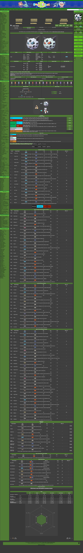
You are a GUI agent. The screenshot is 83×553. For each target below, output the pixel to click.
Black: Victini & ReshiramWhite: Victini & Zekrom (4, 204)
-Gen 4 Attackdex (2, 26)
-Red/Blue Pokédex (2, 14)
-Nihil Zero (1, 262)
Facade (14, 253)
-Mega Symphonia (2, 265)
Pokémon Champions (3, 85)
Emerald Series (2, 185)
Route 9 (24, 117)
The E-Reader (2, 154)
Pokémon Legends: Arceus (39, 143)
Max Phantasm (12, 465)
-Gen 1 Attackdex (2, 24)
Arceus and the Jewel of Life (4, 202)
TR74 (11, 326)
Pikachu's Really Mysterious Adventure (4, 224)
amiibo (1, 172)
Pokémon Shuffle (2, 114)
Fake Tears (15, 259)
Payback (14, 265)
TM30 (11, 366)
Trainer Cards (2, 231)
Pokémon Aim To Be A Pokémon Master (4, 64)
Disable (11, 428)
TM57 (11, 265)
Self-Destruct (15, 225)
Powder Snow (16, 162)
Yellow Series (2, 182)
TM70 (11, 397)
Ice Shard (15, 174)
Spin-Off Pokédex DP (3, 33)
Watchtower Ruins (46, 117)
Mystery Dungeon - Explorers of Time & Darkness (4, 142)
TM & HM (43, 146)
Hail (14, 193)
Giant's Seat (35, 117)
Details (70, 120)
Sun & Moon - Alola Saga (3, 62)
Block (11, 425)
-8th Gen (1, 39)
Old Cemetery (36, 123)
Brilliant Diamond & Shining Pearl (4, 93)
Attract (14, 243)
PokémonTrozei (2, 152)
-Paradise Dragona (2, 270)
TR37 (11, 317)
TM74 (11, 403)
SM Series (1, 190)
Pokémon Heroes (2, 197)
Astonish (15, 165)
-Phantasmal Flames (3, 239)
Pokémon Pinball (2, 163)
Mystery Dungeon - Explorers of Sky (4, 140)
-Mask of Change (2, 272)
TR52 (11, 320)
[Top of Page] (79, 543)
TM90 (11, 419)
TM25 (11, 234)
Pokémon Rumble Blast (3, 127)
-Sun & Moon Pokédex (3, 18)
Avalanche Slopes (44, 130)
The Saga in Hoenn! (2, 59)
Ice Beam (14, 289)
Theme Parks (2, 48)
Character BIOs (2, 179)
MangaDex (1, 178)
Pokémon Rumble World (3, 115)
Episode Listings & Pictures (3, 55)
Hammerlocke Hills (40, 118)
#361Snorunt (15, 538)
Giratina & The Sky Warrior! (4, 201)
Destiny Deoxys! (2, 198)
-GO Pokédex (2, 21)
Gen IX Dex (16, 27)
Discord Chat (2, 49)
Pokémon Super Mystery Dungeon (3, 116)
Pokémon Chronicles (3, 65)
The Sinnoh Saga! (2, 60)
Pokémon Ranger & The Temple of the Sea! (4, 200)
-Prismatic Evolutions (3, 243)
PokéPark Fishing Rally (3, 153)
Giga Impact (15, 394)
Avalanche (15, 268)
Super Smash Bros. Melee (3, 159)
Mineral (60, 93)
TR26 (11, 305)
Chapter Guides (2, 180)
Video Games (4, 81)
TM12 (11, 338)
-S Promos (1, 277)
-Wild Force (1, 273)
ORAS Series (2, 189)
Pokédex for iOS (2, 131)
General (57, 25)
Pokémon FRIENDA (3, 175)
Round (14, 274)
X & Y (1, 109)
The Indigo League (2, 57)
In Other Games (2, 168)
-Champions (1, 38)
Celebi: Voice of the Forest (3, 196)
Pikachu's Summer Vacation (4, 216)
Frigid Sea (49, 123)
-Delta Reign (1, 235)
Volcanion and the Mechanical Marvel (4, 209)
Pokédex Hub (19, 9)
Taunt (14, 317)
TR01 (11, 286)
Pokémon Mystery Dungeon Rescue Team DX (4, 96)
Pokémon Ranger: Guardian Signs (4, 134)
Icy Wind (14, 240)
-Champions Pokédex (3, 23)
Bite (14, 187)
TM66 (11, 391)
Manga (4, 176)
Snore (14, 231)
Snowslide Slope (40, 123)
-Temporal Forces (2, 246)
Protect (14, 234)
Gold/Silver (1, 156)
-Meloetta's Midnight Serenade (4, 205)
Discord (15, 9)
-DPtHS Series (2, 253)
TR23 (11, 302)
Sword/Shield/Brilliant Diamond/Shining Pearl (21, 143)
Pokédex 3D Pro (2, 128)
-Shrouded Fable (2, 245)
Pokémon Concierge (3, 76)
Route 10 (27, 117)
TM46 (11, 256)
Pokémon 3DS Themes (3, 170)
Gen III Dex (29, 28)
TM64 (11, 268)
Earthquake (15, 363)
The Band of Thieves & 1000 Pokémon (4, 113)
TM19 (11, 222)
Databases (4, 11)
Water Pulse (15, 332)
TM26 (11, 237)
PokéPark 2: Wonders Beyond (4, 126)
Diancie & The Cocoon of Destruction (3, 208)
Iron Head (15, 326)
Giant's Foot (46, 123)
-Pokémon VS (2, 275)
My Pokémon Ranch (3, 143)
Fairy (60, 91)
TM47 (11, 259)
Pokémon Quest (2, 107)
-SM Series (1, 251)
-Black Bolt (1, 240)
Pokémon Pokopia (2, 86)
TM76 (11, 274)
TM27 (11, 240)
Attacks (64, 25)
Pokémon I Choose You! (3, 210)
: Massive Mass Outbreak (30, 131)
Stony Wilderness (46, 118)
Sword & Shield (2, 92)
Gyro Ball (14, 320)
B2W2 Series (2, 188)
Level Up (39, 146)
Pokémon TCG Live (2, 100)
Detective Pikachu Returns (3, 90)
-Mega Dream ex (2, 263)
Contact (12, 9)
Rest (14, 228)
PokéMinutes (2, 73)
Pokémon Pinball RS (3, 150)
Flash (14, 397)
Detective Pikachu (2, 106)
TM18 (11, 357)
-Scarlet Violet (2, 250)
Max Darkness (12, 478)
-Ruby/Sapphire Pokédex (3, 15)
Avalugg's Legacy (38, 130)
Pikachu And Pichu (2, 217)
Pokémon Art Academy (3, 112)
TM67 (11, 271)
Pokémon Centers (2, 41)
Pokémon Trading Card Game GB (4, 165)
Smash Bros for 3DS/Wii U (3, 119)
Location (60, 25)
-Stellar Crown (2, 244)
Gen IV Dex (16, 28)
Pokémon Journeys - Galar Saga (4, 63)
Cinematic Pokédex (2, 35)
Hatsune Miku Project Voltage (4, 43)
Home (6, 9)
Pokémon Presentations (3, 46)
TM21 (11, 228)
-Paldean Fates (2, 247)
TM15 (11, 348)
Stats (67, 25)
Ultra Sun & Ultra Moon (3, 102)
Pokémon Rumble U (3, 124)
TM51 (11, 262)
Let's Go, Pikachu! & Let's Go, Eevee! (4, 103)
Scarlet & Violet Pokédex (26, 9)
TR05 (11, 289)
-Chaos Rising (2, 237)
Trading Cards (4, 228)
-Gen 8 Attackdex (2, 29)
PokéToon (1, 72)
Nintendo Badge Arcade (3, 120)
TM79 (11, 406)
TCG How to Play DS (3, 130)
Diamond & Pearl (2, 132)
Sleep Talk (15, 308)
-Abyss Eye (1, 261)
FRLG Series (2, 184)
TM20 (11, 225)
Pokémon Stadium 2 (3, 157)
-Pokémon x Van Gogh (3, 45)
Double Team (16, 171)
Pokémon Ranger (2, 151)
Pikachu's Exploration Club (3, 222)
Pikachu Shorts (4, 215)
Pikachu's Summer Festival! (4, 220)
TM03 (11, 332)
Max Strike (12, 462)
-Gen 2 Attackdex (2, 25)
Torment (14, 372)
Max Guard (12, 484)
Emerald (1, 146)
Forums (9, 9)
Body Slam (15, 286)
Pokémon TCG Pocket (3, 91)
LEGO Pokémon (2, 47)
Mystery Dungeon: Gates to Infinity (4, 125)
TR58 (11, 323)
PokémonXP (1, 42)
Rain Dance (15, 357)
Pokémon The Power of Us (3, 211)
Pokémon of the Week (3, 37)
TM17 (11, 219)
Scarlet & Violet (2, 84)
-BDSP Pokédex (2, 20)
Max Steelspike (12, 481)
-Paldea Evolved (2, 249)
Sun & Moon (1, 101)
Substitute (15, 419)
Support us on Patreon (41, 544)
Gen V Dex (66, 27)
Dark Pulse (15, 323)
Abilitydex (1, 32)
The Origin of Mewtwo (3, 193)
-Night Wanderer (2, 271)
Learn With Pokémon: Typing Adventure (4, 129)
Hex (14, 277)
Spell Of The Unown (3, 195)
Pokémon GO (2, 87)
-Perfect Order (2, 238)
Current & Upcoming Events (4, 50)
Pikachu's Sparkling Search (3, 223)
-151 (0, 248)
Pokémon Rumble (2, 135)
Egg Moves (71, 25)
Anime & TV (5, 54)
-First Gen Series (2, 255)
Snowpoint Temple (50, 130)
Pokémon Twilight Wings (3, 69)
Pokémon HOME (2, 94)
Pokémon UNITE (2, 89)
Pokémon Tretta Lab (3, 123)
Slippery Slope (31, 123)
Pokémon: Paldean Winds (3, 71)
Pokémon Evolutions (3, 70)
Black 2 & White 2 (2, 122)
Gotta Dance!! (2, 219)
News (1, 12)
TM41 (11, 372)
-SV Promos (1, 257)
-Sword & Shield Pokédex (3, 19)
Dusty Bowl (30, 118)
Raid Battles (1, 233)
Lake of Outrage (40, 117)
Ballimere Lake (54, 123)
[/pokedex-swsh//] (41, 22)
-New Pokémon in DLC (3, 52)
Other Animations (2, 75)
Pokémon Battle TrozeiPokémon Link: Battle (4, 111)
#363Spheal (67, 538)
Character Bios (2, 56)
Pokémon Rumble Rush (3, 105)
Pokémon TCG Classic (3, 234)
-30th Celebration (2, 236)
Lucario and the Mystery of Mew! (4, 199)
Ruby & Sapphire (2, 145)
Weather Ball (15, 256)
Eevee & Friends (2, 225)
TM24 (11, 231)
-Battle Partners (2, 268)
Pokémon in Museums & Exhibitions (3, 44)
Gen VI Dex (54, 27)
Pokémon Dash (2, 148)
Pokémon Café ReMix (3, 98)
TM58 (11, 385)
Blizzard (15, 202)
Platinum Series (2, 186)
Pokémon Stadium (2, 164)
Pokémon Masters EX (3, 88)
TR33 (11, 314)
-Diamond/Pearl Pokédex (3, 16)
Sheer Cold (16, 159)
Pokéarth (39, 9)
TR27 (11, 308)
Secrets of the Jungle (3, 212)
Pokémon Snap (2, 162)
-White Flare (1, 241)
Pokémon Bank (2, 110)
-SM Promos (1, 258)
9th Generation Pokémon (3, 51)
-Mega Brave (2, 264)
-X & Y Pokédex (2, 17)
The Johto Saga (2, 58)
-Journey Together (2, 242)
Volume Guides (2, 181)
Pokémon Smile (2, 97)
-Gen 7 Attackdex (2, 28)
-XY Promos (1, 259)
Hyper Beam (15, 348)
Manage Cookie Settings (51, 542)
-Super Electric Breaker (3, 269)
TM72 (11, 400)
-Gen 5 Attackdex (2, 27)
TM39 (11, 253)
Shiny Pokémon (2, 67)
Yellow (1, 161)
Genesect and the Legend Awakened (3, 206)
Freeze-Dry (16, 153)
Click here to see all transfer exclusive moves (41, 488)
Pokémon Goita (2, 174)
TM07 (11, 335)
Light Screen (15, 219)
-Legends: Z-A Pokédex (3, 22)
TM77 (11, 277)
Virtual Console (2, 169)
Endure (14, 305)
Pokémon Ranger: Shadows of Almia (4, 141)
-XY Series (1, 252)
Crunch (15, 199)
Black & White (2, 121)
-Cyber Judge (2, 274)
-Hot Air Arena (2, 267)
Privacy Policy (44, 542)
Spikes (14, 302)
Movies (4, 191)
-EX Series (1, 254)
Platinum (1, 133)
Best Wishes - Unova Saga (3, 61)
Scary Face (15, 237)
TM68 (11, 394)
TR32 (11, 311)
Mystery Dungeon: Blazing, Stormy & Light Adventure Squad (4, 136)
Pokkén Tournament (2, 118)
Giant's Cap (31, 117)
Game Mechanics (2, 36)
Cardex (1, 230)
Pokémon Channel (2, 149)
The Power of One (2, 194)
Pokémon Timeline (2, 40)
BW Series (1, 187)
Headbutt (15, 196)
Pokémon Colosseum (3, 147)
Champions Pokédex (34, 9)
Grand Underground (26, 129)
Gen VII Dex (41, 27)
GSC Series (1, 183)
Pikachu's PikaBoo (2, 218)
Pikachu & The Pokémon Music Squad (4, 227)
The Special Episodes (3, 66)
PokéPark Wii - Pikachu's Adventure (3, 138)
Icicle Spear (15, 262)
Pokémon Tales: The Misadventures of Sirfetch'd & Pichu (4, 78)
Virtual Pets (1, 171)
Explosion (15, 388)
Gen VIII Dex (29, 27)
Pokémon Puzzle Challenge (3, 158)
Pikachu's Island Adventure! (4, 221)
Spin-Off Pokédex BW (3, 34)
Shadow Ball (15, 314)
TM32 (11, 369)
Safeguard (15, 222)
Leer (15, 168)
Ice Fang (15, 190)
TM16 (11, 351)
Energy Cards (2, 232)
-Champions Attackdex (3, 30)
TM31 (11, 243)
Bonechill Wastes (32, 130)
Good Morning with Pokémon (4, 74)
